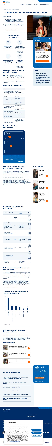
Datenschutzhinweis (13, 441)
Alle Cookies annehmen (36, 429)
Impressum (18, 441)
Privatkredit (22, 337)
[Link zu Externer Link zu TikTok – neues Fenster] (43, 433)
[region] (23, 432)
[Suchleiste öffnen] (4, 4)
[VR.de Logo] (7, 2)
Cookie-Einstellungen (36, 435)
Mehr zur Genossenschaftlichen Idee (32, 414)
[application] (17, 309)
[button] (43, 61)
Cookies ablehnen (36, 432)
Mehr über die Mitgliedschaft (31, 416)
